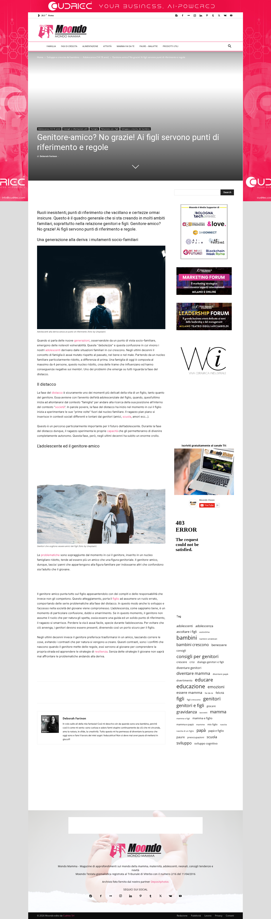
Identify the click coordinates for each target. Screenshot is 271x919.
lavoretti (203, 712)
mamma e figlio (202, 718)
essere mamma (189, 692)
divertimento (184, 680)
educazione (190, 686)
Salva (88, 696)
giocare (211, 706)
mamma (218, 712)
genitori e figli (190, 705)
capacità (112, 431)
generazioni (82, 340)
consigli (181, 651)
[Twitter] (219, 15)
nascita (223, 724)
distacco (57, 392)
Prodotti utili (170, 46)
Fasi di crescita (69, 46)
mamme (200, 724)
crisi (192, 662)
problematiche (50, 555)
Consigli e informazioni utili (75, 129)
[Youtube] (231, 15)
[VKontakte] (225, 15)
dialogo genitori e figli (210, 662)
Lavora (207, 915)
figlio (116, 598)
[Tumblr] (213, 15)
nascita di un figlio (185, 731)
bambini (186, 638)
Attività (107, 46)
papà (201, 730)
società (60, 407)
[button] (229, 46)
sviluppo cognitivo (206, 743)
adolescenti (52, 350)
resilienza (101, 651)
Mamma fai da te (125, 46)
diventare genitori (188, 668)
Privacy (218, 915)
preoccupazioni (195, 737)
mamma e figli (183, 718)
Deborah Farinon (48, 156)
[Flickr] (188, 15)
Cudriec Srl (68, 915)
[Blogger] (176, 15)
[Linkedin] (201, 15)
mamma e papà (185, 724)
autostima (204, 632)
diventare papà (220, 673)
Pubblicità (196, 915)
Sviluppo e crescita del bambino (63, 57)
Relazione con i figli (109, 129)
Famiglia (51, 46)
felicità (220, 693)
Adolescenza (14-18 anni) (96, 57)
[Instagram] (194, 15)
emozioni (216, 687)
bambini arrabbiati (208, 638)
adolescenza (204, 626)
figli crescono (194, 699)
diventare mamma (193, 673)
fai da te (209, 692)
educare (204, 680)
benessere (219, 645)
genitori (212, 699)
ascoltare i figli (186, 632)
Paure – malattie (149, 46)
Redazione (182, 915)
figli (180, 699)
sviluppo (184, 743)
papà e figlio (216, 731)
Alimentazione (90, 46)
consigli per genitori (197, 656)
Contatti (230, 915)
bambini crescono (192, 644)
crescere (181, 662)
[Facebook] (182, 15)
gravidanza (186, 712)
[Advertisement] (166, 31)
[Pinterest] (207, 15)
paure (180, 737)
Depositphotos (160, 881)
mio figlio (212, 724)
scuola (127, 416)
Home (40, 57)
